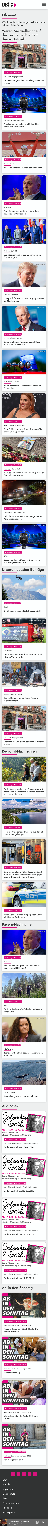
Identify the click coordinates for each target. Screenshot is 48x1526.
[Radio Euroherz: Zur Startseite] (21, 4)
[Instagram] (24, 1474)
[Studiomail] (29, 1474)
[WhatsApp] (13, 1474)
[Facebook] (18, 1474)
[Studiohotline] (35, 1474)
